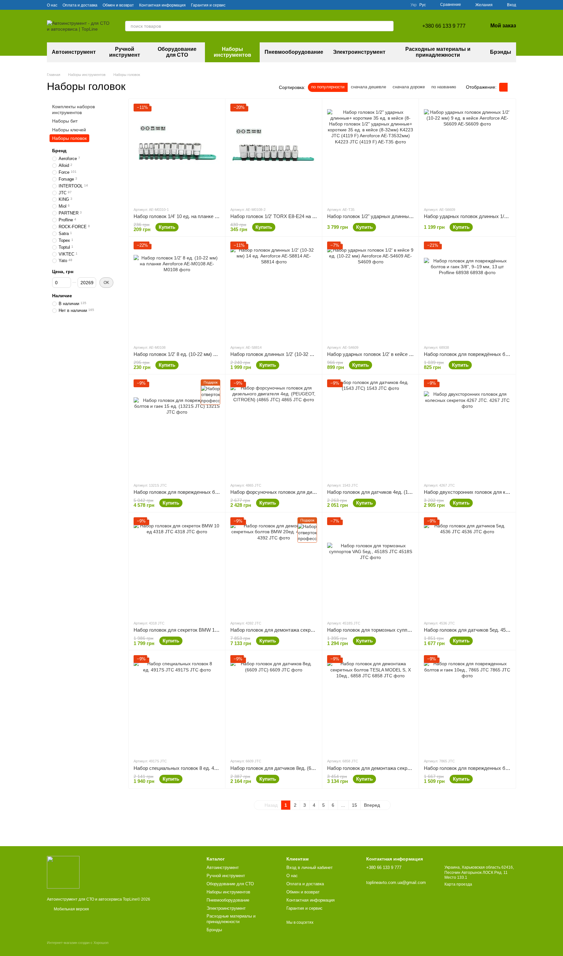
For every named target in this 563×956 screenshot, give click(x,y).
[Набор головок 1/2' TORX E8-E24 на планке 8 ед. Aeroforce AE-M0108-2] (273, 152)
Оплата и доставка (80, 5)
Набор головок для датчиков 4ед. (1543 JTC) (377, 492)
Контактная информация (162, 5)
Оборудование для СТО (177, 52)
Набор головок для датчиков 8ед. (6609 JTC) (280, 768)
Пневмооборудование (294, 52)
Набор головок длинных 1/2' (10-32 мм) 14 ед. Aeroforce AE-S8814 (303, 354)
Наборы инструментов (232, 52)
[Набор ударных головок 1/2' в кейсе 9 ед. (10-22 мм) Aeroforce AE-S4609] (370, 290)
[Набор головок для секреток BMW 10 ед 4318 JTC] (177, 566)
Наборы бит (65, 121)
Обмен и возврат (118, 5)
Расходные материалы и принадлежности (437, 52)
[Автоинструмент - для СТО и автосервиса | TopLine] (63, 872)
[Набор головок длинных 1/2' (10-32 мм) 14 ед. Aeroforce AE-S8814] (273, 290)
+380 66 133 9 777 (444, 26)
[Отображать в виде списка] (512, 87)
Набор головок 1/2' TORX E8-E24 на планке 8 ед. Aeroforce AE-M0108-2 (310, 216)
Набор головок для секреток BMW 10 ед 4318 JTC (190, 630)
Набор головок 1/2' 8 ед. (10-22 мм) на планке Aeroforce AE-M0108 (207, 354)
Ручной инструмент (124, 52)
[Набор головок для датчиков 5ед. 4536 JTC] (467, 566)
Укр (414, 5)
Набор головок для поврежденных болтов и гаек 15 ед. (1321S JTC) (210, 492)
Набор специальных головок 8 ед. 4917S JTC (185, 768)
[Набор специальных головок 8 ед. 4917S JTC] (177, 704)
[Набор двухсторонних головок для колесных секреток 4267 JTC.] (467, 428)
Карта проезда (458, 884)
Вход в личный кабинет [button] (309, 867)
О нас (52, 5)
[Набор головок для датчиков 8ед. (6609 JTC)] (273, 704)
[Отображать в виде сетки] (503, 87)
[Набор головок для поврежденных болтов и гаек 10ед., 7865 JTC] (467, 704)
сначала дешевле (368, 86)
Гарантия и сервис (208, 5)
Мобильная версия (71, 909)
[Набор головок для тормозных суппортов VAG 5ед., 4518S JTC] (370, 566)
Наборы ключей (69, 129)
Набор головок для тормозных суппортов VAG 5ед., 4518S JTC (398, 630)
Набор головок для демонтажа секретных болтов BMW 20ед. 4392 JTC (310, 630)
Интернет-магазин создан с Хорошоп (77, 943)
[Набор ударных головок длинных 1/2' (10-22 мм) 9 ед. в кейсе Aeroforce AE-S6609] (467, 152)
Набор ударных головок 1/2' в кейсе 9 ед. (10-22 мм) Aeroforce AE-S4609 (408, 354)
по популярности (327, 86)
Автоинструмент (74, 52)
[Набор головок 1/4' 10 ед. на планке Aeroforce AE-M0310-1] (177, 152)
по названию (443, 86)
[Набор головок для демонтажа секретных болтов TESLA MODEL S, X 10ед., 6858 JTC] (370, 704)
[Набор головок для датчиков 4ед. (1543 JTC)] (370, 428)
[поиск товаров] (388, 26)
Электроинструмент (359, 52)
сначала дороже (409, 86)
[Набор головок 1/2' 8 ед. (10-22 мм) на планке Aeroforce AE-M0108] (177, 290)
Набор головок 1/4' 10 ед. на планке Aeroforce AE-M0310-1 (199, 216)
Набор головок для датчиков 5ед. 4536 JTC (472, 630)
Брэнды (500, 52)
